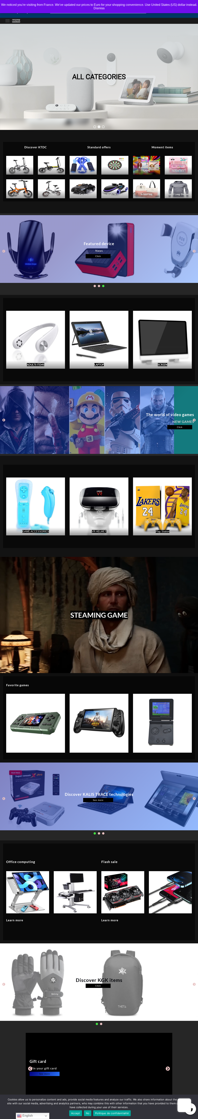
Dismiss (99, 8)
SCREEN (162, 364)
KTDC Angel (20, 170)
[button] (94, 126)
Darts (115, 170)
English (27, 1115)
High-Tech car (115, 194)
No (88, 1113)
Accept (75, 1113)
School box (178, 170)
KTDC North (51, 194)
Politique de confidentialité (112, 1113)
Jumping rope (83, 170)
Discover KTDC (35, 147)
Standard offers (99, 147)
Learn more (14, 920)
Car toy (83, 194)
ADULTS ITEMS (35, 364)
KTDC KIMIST (20, 194)
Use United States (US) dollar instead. (171, 4)
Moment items (162, 147)
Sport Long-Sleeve (178, 194)
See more (98, 800)
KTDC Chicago (51, 170)
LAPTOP (99, 364)
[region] (99, 77)
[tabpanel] (99, 249)
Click (98, 256)
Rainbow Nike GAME (146, 169)
